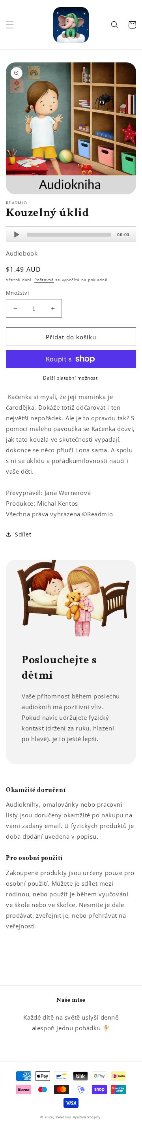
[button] (10, 25)
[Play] (17, 235)
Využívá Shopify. (87, 1117)
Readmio (63, 1117)
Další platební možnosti (71, 377)
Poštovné (44, 279)
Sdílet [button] (23, 534)
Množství (17, 292)
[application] (71, 234)
